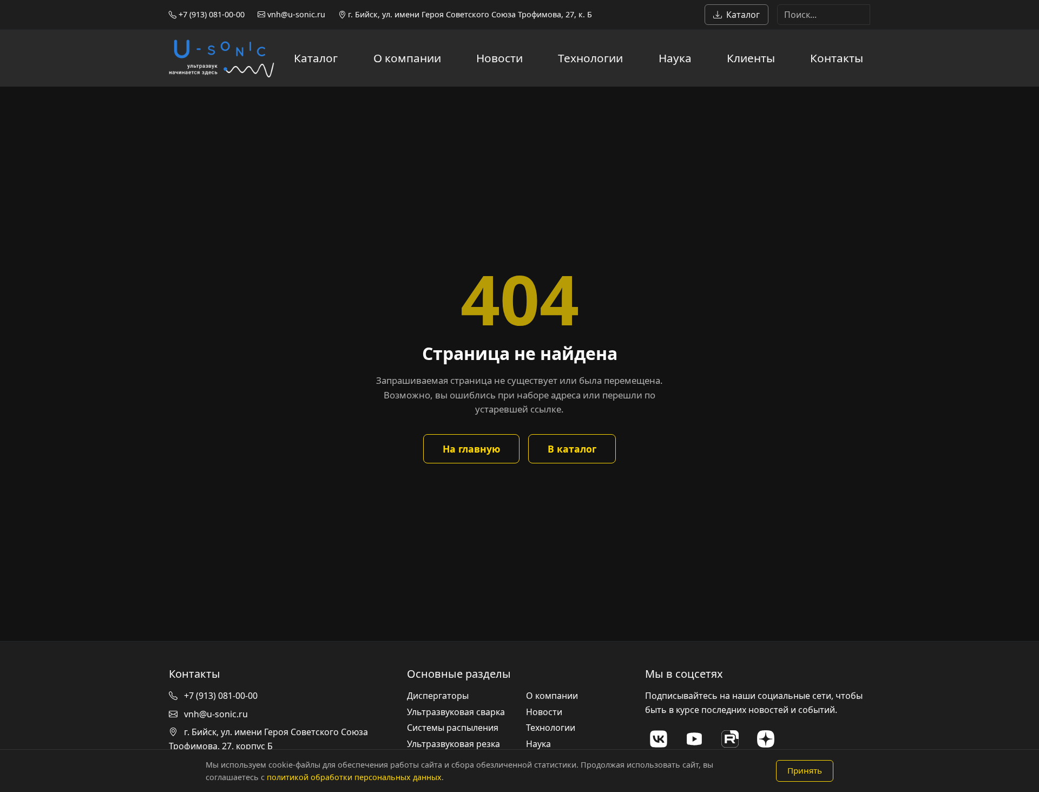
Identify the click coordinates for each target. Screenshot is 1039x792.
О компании (407, 58)
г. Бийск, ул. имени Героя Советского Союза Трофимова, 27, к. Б (469, 14)
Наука (675, 58)
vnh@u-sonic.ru (295, 14)
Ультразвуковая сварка (456, 712)
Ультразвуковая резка (453, 744)
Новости (499, 58)
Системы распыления (452, 728)
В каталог (572, 448)
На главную (471, 448)
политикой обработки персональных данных (354, 777)
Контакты (836, 58)
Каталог (743, 15)
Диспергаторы (438, 696)
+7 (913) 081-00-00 (210, 14)
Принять (804, 770)
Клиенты (751, 58)
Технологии (590, 58)
